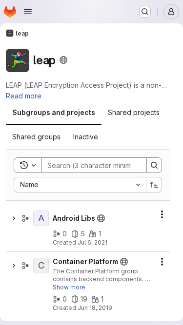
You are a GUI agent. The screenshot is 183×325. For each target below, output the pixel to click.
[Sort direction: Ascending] (154, 184)
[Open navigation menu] (28, 11)
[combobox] (80, 184)
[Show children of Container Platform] (13, 265)
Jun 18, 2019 (95, 307)
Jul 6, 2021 (92, 242)
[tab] (54, 112)
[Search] (154, 165)
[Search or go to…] (145, 12)
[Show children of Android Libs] (13, 218)
